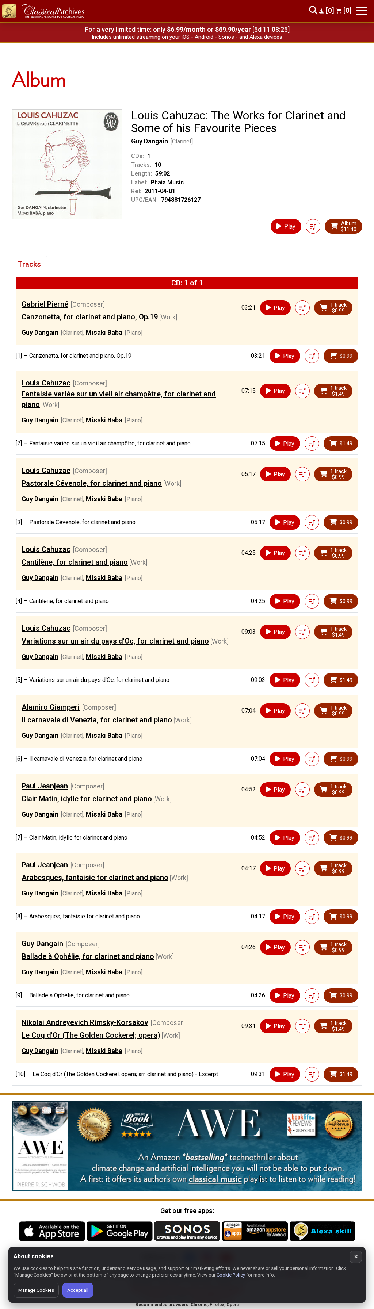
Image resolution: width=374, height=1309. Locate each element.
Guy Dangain (149, 141)
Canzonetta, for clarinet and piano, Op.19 (90, 316)
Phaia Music (167, 182)
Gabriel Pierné (45, 304)
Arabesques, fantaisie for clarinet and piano (95, 877)
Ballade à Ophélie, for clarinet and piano (88, 956)
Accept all (77, 1290)
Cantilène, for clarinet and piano (75, 562)
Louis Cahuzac (46, 383)
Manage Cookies (36, 1290)
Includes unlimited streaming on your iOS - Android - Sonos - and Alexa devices (187, 37)
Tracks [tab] (29, 264)
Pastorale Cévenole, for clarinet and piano (92, 483)
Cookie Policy (231, 1275)
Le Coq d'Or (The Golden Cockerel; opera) (91, 1035)
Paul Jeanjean (45, 786)
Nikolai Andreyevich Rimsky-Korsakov (85, 1022)
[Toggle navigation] (362, 11)
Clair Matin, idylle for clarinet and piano (87, 798)
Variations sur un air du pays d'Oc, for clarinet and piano (115, 641)
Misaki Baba (104, 332)
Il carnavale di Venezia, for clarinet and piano (97, 719)
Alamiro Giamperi (51, 707)
